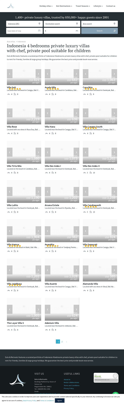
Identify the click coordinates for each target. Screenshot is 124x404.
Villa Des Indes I (53, 165)
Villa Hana (50, 126)
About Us (67, 379)
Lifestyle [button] (97, 6)
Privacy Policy (69, 388)
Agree (59, 400)
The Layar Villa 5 (15, 322)
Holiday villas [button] (45, 6)
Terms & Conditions (47, 400)
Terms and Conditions (71, 385)
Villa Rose (12, 126)
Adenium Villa (52, 322)
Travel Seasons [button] (82, 6)
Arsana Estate (52, 205)
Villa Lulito (12, 205)
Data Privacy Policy (30, 400)
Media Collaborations (71, 382)
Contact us (110, 6)
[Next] (66, 341)
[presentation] (9, 73)
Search (99, 30)
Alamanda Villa (90, 283)
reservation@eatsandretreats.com (47, 394)
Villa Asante (51, 283)
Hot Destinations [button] (63, 6)
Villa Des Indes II (91, 165)
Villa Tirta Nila (14, 165)
